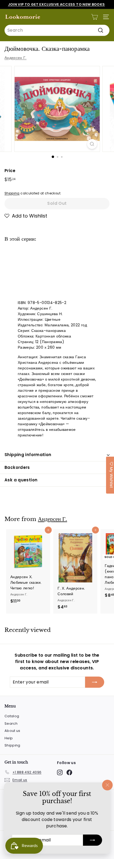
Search (11, 723)
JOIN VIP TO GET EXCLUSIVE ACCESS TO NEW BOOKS (56, 4)
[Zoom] (92, 144)
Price (10, 170)
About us (12, 730)
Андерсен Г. (16, 57)
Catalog (12, 716)
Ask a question (21, 480)
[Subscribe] (92, 840)
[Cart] (94, 17)
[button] (26, 216)
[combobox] (57, 30)
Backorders (17, 467)
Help (9, 738)
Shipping (12, 193)
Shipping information (28, 454)
